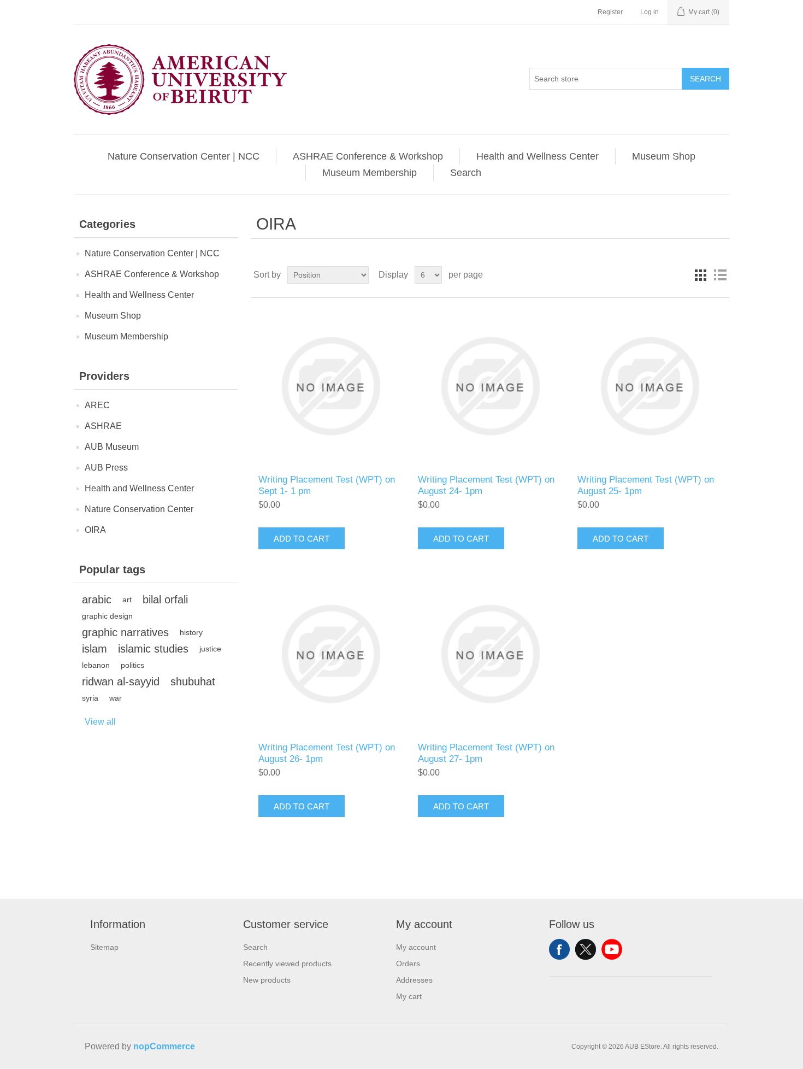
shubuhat (192, 682)
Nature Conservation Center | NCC (183, 156)
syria (90, 698)
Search (705, 78)
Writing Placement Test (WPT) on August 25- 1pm (645, 485)
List (720, 275)
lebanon (96, 665)
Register (610, 12)
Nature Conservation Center (139, 509)
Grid (700, 275)
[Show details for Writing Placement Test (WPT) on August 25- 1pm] (649, 386)
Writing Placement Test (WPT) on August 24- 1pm (486, 485)
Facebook (559, 949)
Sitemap (104, 947)
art (127, 599)
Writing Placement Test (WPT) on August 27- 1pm (486, 752)
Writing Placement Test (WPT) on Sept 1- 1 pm (326, 485)
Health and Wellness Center (537, 156)
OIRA (95, 529)
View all (100, 721)
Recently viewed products (287, 963)
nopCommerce (164, 1046)
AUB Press (106, 467)
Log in (649, 12)
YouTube (611, 949)
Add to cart (301, 538)
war (115, 698)
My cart (409, 996)
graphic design (107, 616)
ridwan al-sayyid (121, 682)
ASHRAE (103, 426)
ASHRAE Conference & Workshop (368, 156)
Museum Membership (369, 172)
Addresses (414, 980)
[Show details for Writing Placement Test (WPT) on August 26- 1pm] (330, 654)
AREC (97, 405)
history (191, 632)
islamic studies (153, 649)
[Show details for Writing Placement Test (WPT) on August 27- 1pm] (489, 654)
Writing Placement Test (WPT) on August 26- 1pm (326, 752)
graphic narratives (125, 632)
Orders (408, 963)
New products (267, 980)
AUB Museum (112, 446)
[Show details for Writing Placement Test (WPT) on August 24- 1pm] (489, 386)
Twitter (585, 949)
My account (416, 947)
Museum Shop (663, 156)
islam (94, 649)
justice (210, 648)
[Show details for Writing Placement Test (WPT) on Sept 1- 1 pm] (330, 386)
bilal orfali (165, 600)
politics (132, 665)
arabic (96, 600)
